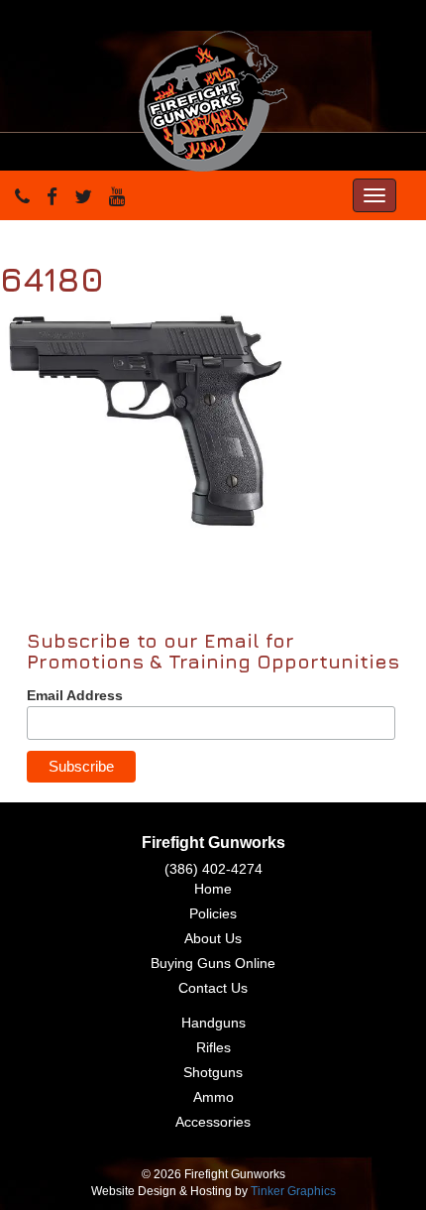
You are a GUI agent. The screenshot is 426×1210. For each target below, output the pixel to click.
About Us (213, 938)
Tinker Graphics (293, 1191)
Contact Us (213, 988)
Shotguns (213, 1072)
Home (213, 889)
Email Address (75, 695)
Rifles (213, 1047)
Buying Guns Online (213, 963)
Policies (213, 913)
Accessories (213, 1122)
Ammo (213, 1097)
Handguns (213, 1022)
